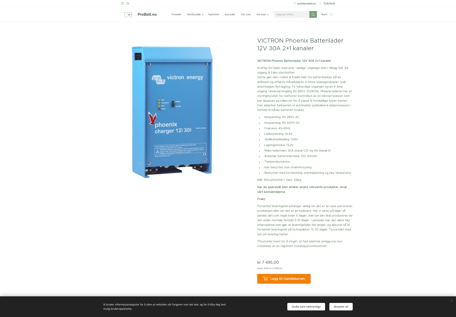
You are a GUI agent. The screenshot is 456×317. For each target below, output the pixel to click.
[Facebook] (128, 4)
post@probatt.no (306, 3)
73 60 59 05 (329, 3)
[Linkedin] (122, 4)
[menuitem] (177, 14)
